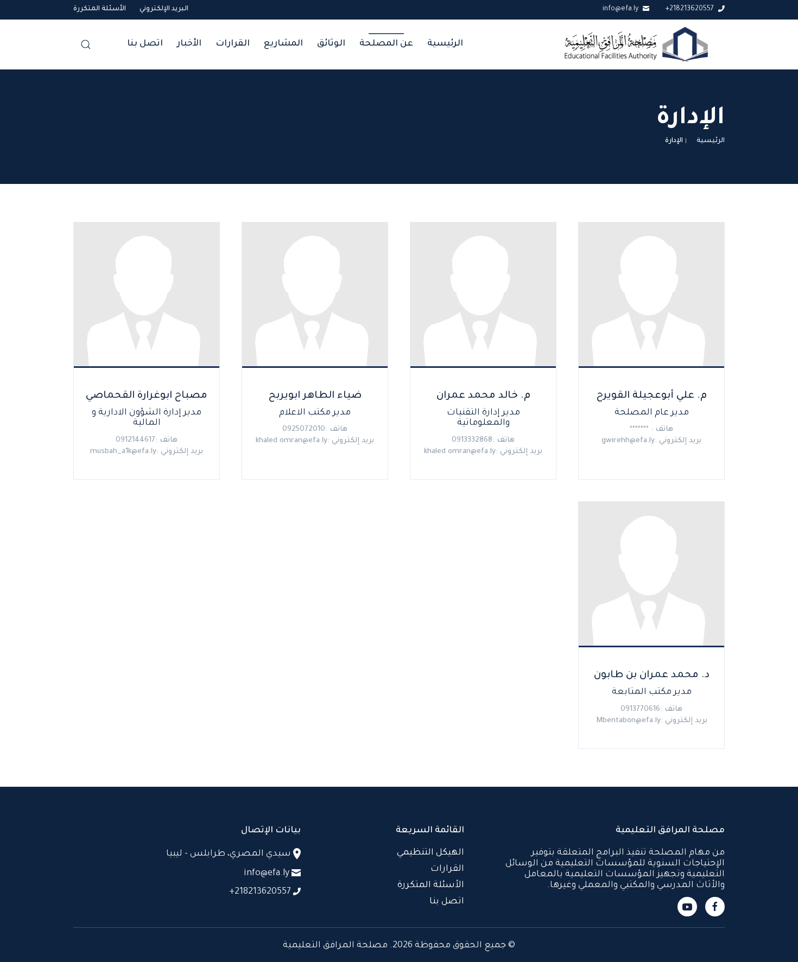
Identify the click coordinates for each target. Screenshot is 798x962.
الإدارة (674, 141)
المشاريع (283, 44)
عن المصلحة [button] (386, 44)
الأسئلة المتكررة (99, 9)
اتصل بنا (145, 44)
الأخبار (189, 44)
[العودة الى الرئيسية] (636, 44)
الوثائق (331, 44)
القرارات (233, 44)
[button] (85, 44)
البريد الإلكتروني (164, 9)
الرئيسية (445, 44)
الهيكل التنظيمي (430, 853)
